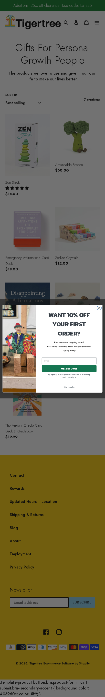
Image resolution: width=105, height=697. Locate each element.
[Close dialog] (99, 308)
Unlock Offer (69, 368)
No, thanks (69, 386)
